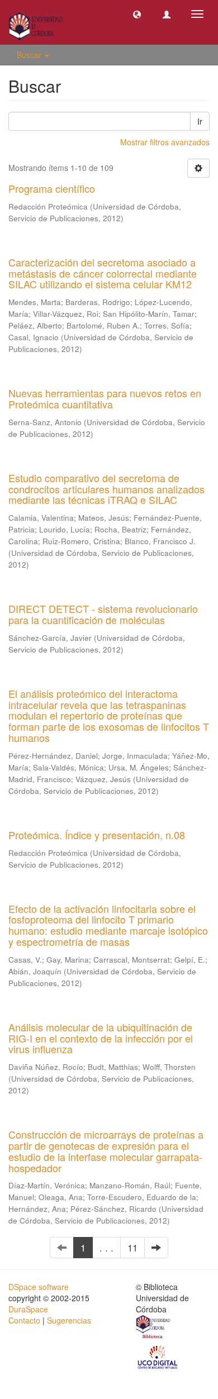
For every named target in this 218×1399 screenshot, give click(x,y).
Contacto (24, 1320)
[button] (137, 13)
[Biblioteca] (154, 1328)
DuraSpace (28, 1309)
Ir (199, 121)
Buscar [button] (30, 54)
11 (132, 1247)
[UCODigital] (158, 1356)
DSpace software (38, 1286)
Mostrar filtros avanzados (165, 141)
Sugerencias (69, 1320)
